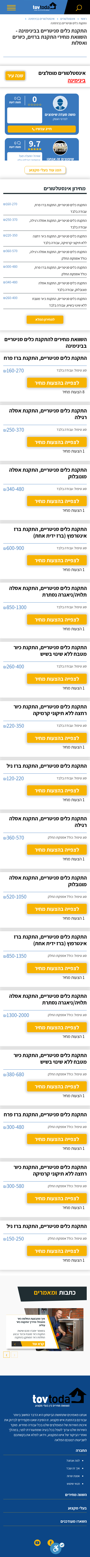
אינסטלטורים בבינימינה (41, 19)
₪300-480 (10, 266)
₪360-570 (10, 251)
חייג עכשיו (43, 128)
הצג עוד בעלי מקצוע (45, 169)
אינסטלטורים (67, 19)
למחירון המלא (45, 319)
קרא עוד (38, 1343)
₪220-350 (10, 235)
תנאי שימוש (73, 1484)
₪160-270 (10, 204)
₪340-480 (10, 282)
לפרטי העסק (60, 119)
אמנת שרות (73, 1476)
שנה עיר (15, 75)
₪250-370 (10, 219)
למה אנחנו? (73, 1461)
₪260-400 (10, 298)
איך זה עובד (73, 1468)
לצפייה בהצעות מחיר (57, 382)
